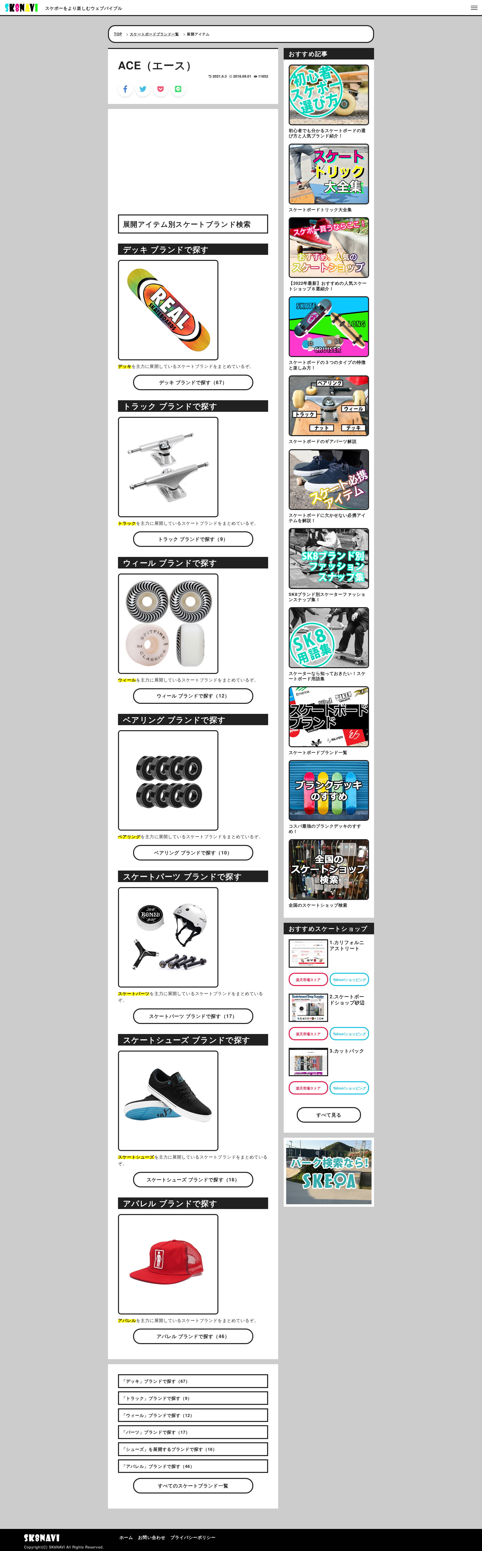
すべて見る (328, 1114)
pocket (160, 89)
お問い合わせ (151, 1537)
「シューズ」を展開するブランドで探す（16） (169, 1449)
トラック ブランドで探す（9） (193, 539)
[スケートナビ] (21, 7)
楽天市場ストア (308, 979)
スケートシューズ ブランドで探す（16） (193, 1179)
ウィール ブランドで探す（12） (193, 695)
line (178, 89)
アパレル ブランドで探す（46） (193, 1336)
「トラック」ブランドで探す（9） (157, 1398)
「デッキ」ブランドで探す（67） (156, 1381)
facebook (125, 89)
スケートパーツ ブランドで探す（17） (193, 1016)
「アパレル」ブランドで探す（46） (158, 1466)
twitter (143, 89)
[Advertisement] (193, 159)
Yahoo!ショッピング (349, 979)
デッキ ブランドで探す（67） (193, 382)
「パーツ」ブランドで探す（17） (156, 1432)
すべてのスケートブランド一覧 (193, 1485)
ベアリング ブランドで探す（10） (193, 852)
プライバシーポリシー (193, 1537)
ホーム (126, 1537)
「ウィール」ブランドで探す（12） (158, 1415)
